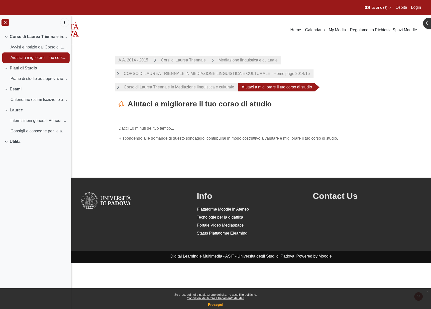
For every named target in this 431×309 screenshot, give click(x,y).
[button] (378, 7)
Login (416, 7)
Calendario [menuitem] (315, 30)
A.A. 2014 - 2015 (133, 60)
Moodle (325, 256)
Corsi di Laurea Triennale (183, 60)
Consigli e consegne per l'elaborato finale (38, 131)
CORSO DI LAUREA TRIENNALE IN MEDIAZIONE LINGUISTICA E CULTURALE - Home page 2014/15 (217, 73)
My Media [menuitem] (337, 30)
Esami (15, 89)
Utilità (15, 141)
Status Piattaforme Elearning (222, 233)
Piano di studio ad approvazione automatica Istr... (38, 78)
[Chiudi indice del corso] (5, 22)
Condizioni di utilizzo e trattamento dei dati (215, 298)
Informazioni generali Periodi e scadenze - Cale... (38, 120)
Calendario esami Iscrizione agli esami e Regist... (38, 99)
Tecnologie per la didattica (220, 217)
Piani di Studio (23, 68)
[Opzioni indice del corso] (64, 22)
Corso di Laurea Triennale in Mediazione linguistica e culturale (38, 36)
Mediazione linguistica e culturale (248, 60)
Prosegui (215, 305)
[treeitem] (35, 47)
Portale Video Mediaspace (220, 225)
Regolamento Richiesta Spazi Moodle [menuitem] (383, 30)
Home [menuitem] (295, 30)
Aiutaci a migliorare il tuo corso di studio (38, 57)
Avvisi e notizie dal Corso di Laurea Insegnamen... (38, 47)
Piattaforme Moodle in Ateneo (223, 209)
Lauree (16, 110)
